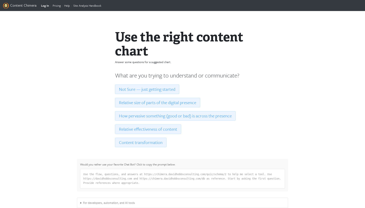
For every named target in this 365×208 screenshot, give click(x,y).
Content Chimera (22, 5)
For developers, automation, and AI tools (109, 202)
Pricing (57, 5)
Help (67, 5)
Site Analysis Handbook (87, 5)
